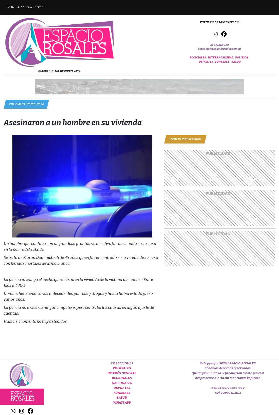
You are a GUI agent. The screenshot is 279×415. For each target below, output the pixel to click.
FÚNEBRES (122, 393)
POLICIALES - (199, 57)
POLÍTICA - (242, 57)
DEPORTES (122, 388)
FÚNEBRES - (223, 61)
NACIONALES (122, 383)
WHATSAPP (122, 403)
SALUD (236, 61)
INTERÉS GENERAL (121, 373)
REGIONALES (122, 378)
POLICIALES (122, 368)
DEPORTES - (207, 61)
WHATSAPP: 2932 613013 (25, 7)
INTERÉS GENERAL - (221, 57)
